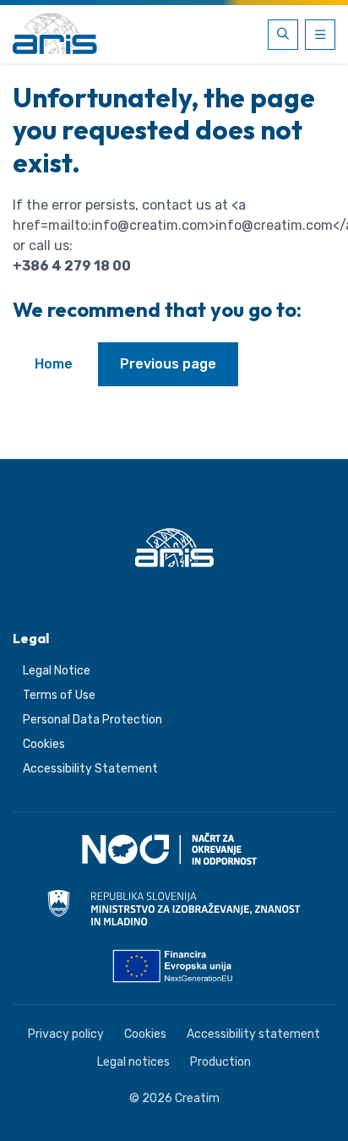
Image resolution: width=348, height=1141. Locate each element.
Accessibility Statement (90, 769)
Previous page (168, 364)
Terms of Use (59, 695)
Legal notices (133, 1062)
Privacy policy (66, 1034)
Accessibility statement (253, 1034)
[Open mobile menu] (320, 34)
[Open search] (283, 34)
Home (54, 364)
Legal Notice (56, 670)
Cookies (44, 744)
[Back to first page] (55, 35)
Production (220, 1062)
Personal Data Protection (92, 719)
